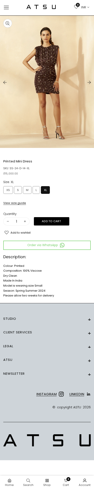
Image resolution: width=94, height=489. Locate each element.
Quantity (10, 214)
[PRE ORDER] (51, 221)
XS (9, 191)
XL (46, 191)
